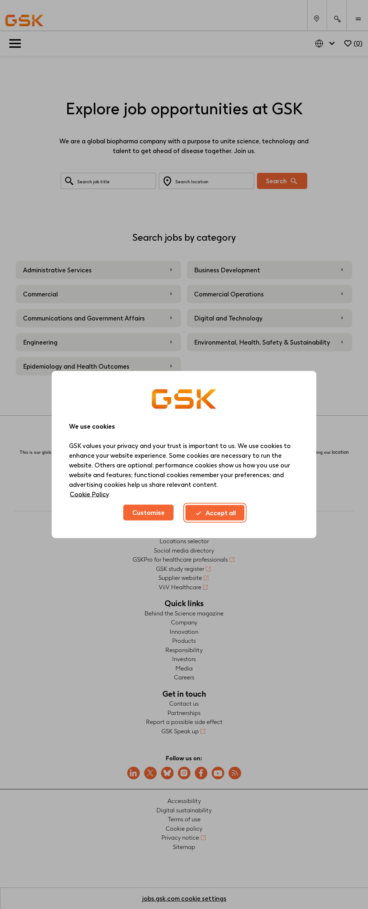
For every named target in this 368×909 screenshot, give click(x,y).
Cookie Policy (89, 494)
